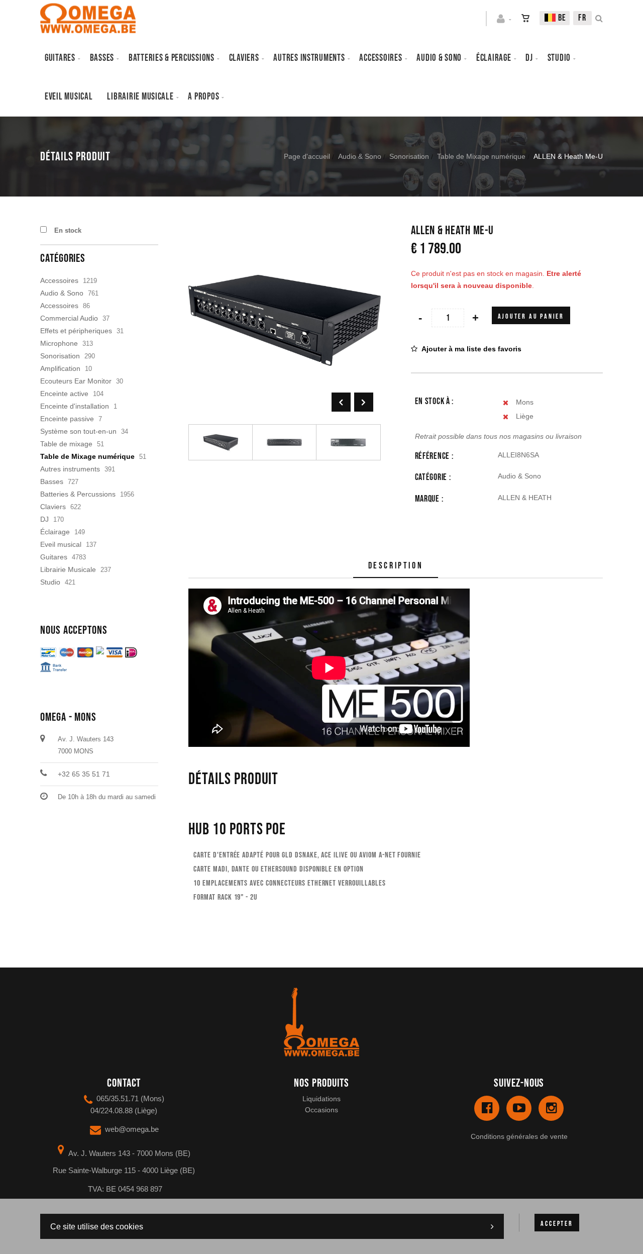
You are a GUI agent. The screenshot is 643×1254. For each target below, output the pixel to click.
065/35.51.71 (117, 1098)
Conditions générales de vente (519, 1136)
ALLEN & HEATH (525, 498)
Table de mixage (66, 444)
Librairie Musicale (140, 97)
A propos (203, 97)
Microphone (59, 343)
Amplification (60, 368)
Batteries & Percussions (78, 494)
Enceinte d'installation (74, 406)
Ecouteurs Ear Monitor (76, 381)
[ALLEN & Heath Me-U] (284, 231)
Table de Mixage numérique (481, 156)
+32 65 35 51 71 (84, 774)
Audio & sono (439, 58)
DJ (528, 58)
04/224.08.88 (111, 1110)
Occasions (321, 1110)
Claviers (244, 58)
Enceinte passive (67, 419)
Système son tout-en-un (78, 431)
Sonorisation (409, 156)
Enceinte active (64, 394)
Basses (102, 58)
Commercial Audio (69, 318)
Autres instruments (309, 58)
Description (395, 565)
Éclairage (493, 58)
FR (582, 18)
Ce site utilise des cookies (96, 1226)
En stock (67, 230)
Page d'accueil (307, 156)
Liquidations (321, 1099)
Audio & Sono (359, 156)
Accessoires (380, 58)
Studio (559, 58)
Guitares (60, 58)
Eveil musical (69, 97)
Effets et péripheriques (76, 331)
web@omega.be (132, 1129)
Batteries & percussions (172, 58)
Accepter (557, 1223)
